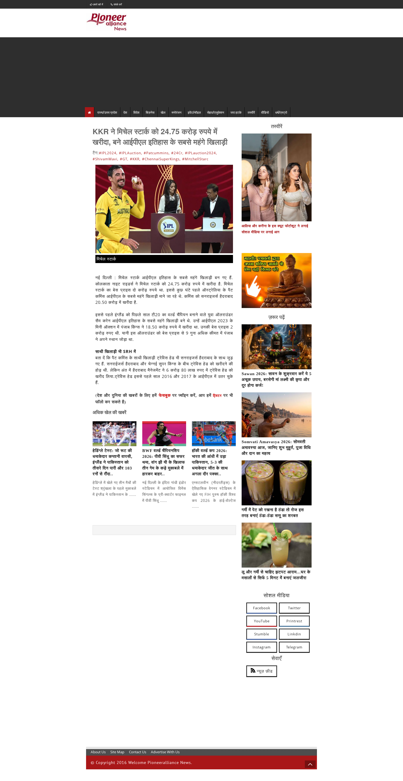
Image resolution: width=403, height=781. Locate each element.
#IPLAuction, (130, 153)
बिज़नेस (150, 112)
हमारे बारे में (98, 4)
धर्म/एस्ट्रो (281, 112)
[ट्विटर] (222, 395)
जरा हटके (235, 112)
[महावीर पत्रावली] (277, 306)
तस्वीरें (251, 112)
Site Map (117, 752)
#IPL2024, (108, 153)
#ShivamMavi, (105, 159)
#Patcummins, (157, 153)
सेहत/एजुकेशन (215, 112)
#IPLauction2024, (201, 153)
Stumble (261, 634)
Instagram (262, 647)
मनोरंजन (176, 112)
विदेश (136, 112)
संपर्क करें (117, 4)
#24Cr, (177, 153)
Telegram (294, 647)
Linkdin (294, 634)
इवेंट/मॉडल (194, 112)
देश (125, 112)
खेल (163, 112)
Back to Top (310, 764)
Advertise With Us (165, 752)
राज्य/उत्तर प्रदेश (107, 112)
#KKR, (135, 159)
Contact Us (137, 752)
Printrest (294, 621)
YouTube (262, 621)
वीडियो (265, 112)
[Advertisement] (201, 72)
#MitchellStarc (195, 159)
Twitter (294, 608)
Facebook (261, 608)
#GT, (124, 159)
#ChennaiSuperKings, (161, 159)
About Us (98, 752)
